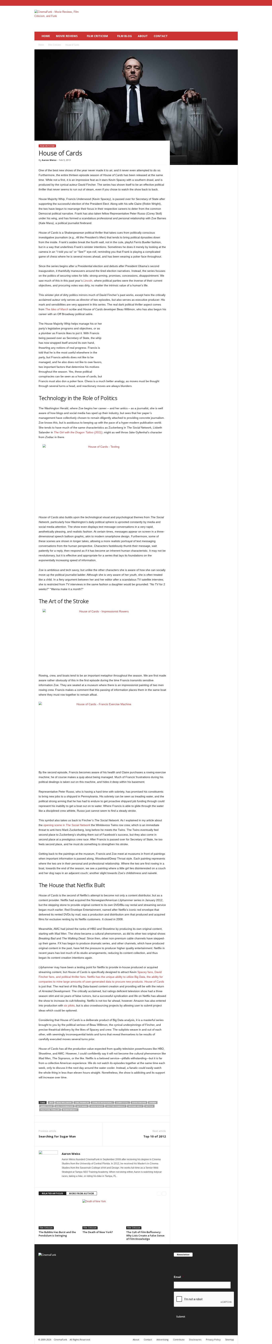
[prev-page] (159, 1193)
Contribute (179, 1339)
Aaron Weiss (49, 160)
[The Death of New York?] (102, 1214)
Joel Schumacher (64, 1106)
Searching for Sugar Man (57, 1136)
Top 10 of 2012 (154, 1136)
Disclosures (195, 1339)
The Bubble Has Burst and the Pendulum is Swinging (57, 1233)
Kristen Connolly (116, 1106)
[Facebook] (222, 3)
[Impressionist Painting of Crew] (102, 638)
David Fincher (139, 1102)
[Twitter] (234, 3)
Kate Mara (82, 1106)
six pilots (69, 1005)
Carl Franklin (82, 1102)
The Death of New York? (97, 1232)
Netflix (149, 1106)
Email (179, 1276)
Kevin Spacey (97, 1106)
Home (46, 36)
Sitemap (229, 1339)
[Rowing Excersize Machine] (102, 734)
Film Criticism (97, 36)
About (143, 36)
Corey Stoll (122, 1102)
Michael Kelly (135, 1106)
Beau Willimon (64, 1102)
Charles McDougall (102, 1102)
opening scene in (66, 825)
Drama (152, 1102)
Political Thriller (50, 1109)
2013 (51, 1102)
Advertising (162, 1339)
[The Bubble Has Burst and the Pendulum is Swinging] (58, 1214)
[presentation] (204, 1299)
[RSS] (228, 3)
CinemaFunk (60, 1339)
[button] (231, 36)
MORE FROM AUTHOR (81, 1193)
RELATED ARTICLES (52, 1193)
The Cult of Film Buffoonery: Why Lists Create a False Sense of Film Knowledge (145, 1235)
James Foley (46, 1106)
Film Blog (124, 36)
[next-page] (164, 1193)
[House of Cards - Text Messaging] (102, 477)
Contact (161, 36)
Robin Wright (70, 1109)
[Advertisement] (165, 19)
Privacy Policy (213, 1339)
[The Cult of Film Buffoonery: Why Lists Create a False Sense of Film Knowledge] (146, 1214)
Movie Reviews (67, 36)
